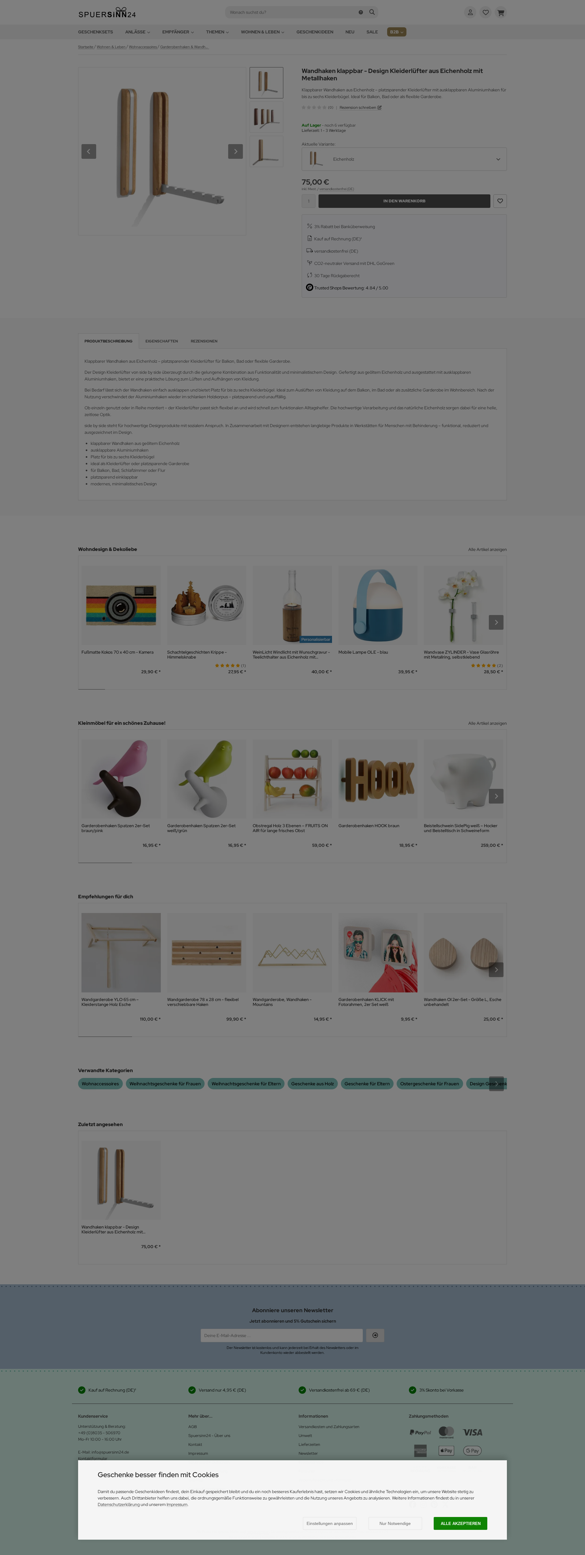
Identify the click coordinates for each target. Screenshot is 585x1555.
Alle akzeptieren (461, 1523)
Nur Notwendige (395, 1523)
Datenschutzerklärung (119, 1504)
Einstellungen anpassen (330, 1523)
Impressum (177, 1504)
